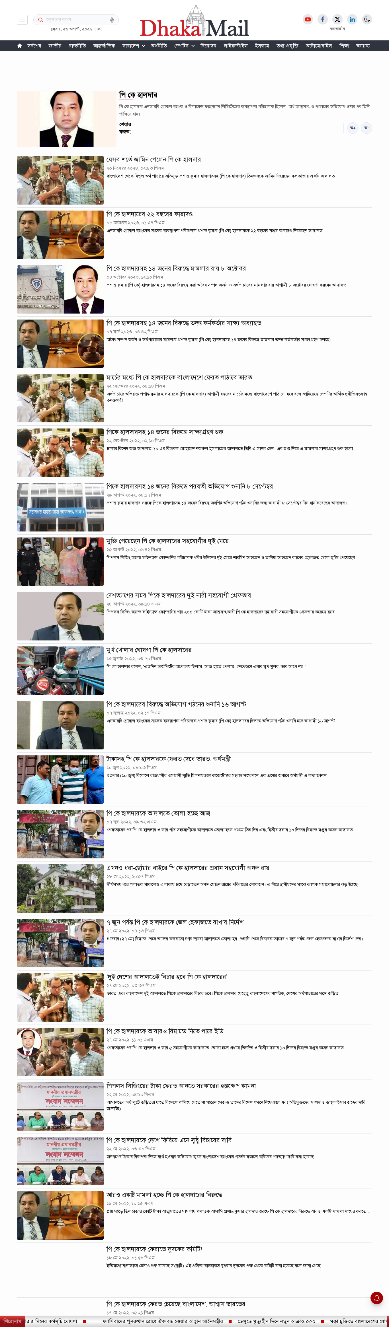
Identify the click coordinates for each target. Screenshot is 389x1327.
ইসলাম (262, 46)
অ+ (353, 127)
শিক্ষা (344, 46)
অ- (367, 127)
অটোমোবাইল (319, 46)
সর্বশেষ (34, 46)
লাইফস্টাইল (236, 46)
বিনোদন (208, 46)
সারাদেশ (130, 46)
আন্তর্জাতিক (104, 46)
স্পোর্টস (181, 46)
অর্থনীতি (159, 46)
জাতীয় (55, 46)
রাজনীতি (77, 46)
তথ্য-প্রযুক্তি (287, 46)
